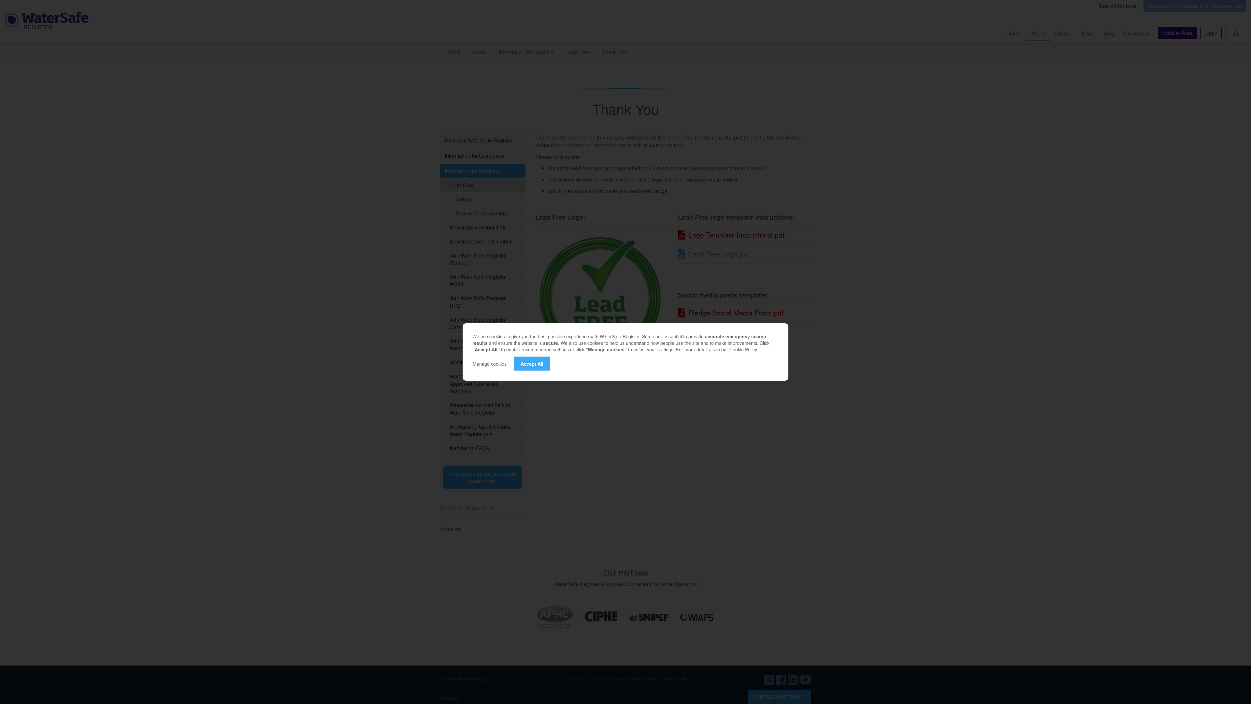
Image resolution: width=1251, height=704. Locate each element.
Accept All (532, 363)
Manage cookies (490, 363)
